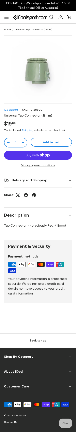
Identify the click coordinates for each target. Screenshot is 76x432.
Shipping (27, 130)
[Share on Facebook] (26, 195)
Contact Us (10, 422)
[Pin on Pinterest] (34, 195)
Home (7, 29)
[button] (69, 17)
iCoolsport (11, 109)
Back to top (38, 340)
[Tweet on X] (18, 195)
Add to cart (51, 142)
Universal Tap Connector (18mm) (33, 29)
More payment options (38, 165)
